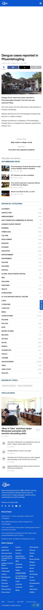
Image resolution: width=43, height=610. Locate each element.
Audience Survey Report (11, 224)
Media (4, 312)
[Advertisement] (21, 28)
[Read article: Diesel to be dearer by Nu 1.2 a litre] (6, 193)
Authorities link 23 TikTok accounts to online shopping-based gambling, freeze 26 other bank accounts (24, 458)
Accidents (6, 209)
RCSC (3, 327)
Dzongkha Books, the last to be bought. (19, 451)
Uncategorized (8, 362)
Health (4, 289)
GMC (3, 278)
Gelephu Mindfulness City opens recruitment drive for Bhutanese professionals (24, 467)
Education (6, 251)
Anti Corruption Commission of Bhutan (17, 220)
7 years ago (15, 171)
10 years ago (16, 194)
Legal (4, 301)
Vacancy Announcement (25, 385)
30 (22, 177)
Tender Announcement (8, 385)
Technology (6, 350)
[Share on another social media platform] (36, 67)
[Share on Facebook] (13, 67)
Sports (4, 346)
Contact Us (11, 602)
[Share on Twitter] (24, 67)
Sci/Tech (5, 339)
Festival (5, 270)
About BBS (20, 602)
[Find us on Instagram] (12, 506)
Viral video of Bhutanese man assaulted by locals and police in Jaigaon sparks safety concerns (24, 443)
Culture (5, 236)
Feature (5, 262)
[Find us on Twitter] (5, 506)
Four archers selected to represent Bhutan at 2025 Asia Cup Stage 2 (25, 184)
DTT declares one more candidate (22, 175)
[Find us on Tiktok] (20, 506)
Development (7, 239)
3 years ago (15, 177)
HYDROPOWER (7, 293)
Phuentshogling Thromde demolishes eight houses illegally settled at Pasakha (26, 167)
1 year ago (15, 187)
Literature (6, 304)
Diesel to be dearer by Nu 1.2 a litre (23, 192)
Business (5, 228)
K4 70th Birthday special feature (15, 297)
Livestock (6, 308)
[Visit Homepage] (5, 3)
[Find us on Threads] (9, 506)
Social (4, 342)
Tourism (5, 358)
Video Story (6, 369)
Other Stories (7, 316)
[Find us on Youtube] (16, 506)
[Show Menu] (41, 3)
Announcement (8, 216)
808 (21, 187)
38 (22, 171)
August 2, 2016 (6, 63)
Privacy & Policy (31, 602)
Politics (5, 323)
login (7, 158)
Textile (4, 354)
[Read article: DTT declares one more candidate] (6, 177)
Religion (5, 335)
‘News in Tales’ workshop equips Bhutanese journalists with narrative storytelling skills (17, 431)
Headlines (6, 285)
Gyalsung (5, 281)
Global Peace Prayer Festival (14, 274)
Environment (7, 258)
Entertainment (7, 255)
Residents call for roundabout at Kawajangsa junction (18, 539)
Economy (5, 247)
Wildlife (5, 373)
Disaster (5, 243)
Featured (5, 266)
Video (4, 365)
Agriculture (7, 213)
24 (22, 194)
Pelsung (5, 320)
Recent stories (8, 331)
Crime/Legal (6, 232)
